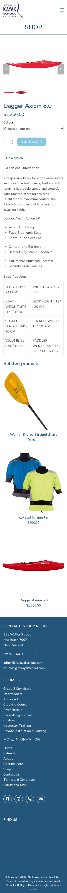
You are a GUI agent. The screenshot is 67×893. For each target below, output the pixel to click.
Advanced (10, 699)
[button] (62, 10)
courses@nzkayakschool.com (24, 668)
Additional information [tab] (22, 168)
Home (7, 748)
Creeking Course (15, 704)
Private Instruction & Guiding (24, 731)
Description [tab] (14, 158)
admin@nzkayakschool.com (23, 663)
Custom (9, 720)
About (8, 758)
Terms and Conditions (19, 779)
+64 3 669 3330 (26, 654)
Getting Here (13, 764)
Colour (8, 122)
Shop (7, 769)
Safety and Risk (14, 785)
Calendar (10, 753)
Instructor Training (17, 725)
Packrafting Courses (18, 715)
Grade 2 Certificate (17, 688)
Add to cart (32, 142)
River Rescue (12, 710)
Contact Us (11, 774)
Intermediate (13, 694)
